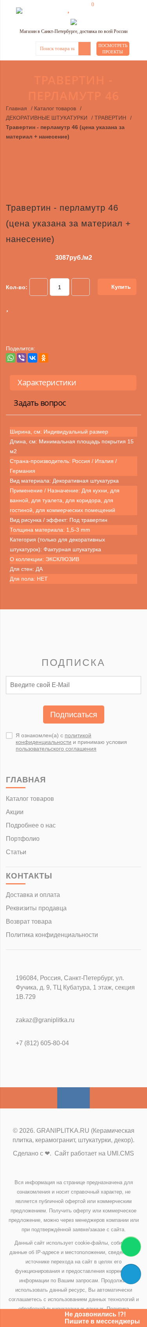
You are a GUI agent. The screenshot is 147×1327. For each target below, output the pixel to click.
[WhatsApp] (10, 358)
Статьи (16, 852)
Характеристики (47, 382)
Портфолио (23, 838)
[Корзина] (87, 8)
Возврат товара (29, 921)
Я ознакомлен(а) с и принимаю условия (71, 742)
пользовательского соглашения (56, 749)
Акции (15, 812)
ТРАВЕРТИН (110, 118)
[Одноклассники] (43, 358)
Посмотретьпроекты (112, 48)
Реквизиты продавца (36, 908)
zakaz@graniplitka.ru (45, 1020)
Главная (16, 108)
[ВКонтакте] (32, 358)
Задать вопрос (40, 402)
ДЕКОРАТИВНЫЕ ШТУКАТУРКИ (46, 118)
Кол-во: (16, 287)
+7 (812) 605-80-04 (42, 1043)
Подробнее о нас (31, 825)
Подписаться (73, 714)
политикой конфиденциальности (53, 738)
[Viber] (21, 358)
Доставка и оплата (33, 894)
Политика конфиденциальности (52, 934)
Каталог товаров (55, 108)
